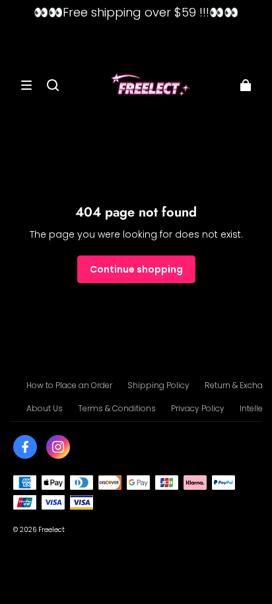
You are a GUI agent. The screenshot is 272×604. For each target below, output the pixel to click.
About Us (44, 408)
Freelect (51, 530)
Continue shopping (136, 269)
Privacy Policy (197, 408)
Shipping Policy (158, 385)
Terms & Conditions (117, 408)
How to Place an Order (69, 385)
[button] (26, 85)
